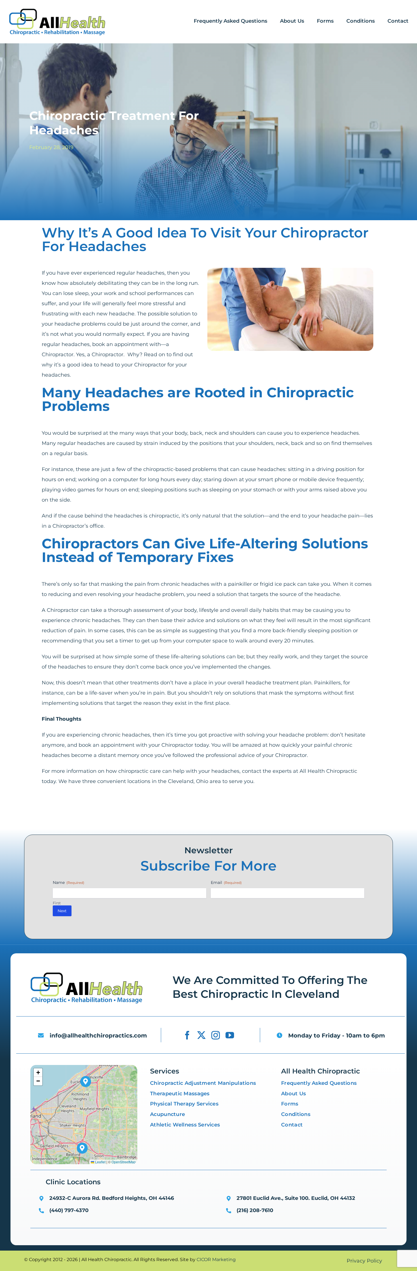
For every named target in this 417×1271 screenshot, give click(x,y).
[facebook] (187, 1035)
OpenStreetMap (123, 1161)
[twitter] (201, 1035)
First (57, 903)
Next (62, 910)
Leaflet (100, 1161)
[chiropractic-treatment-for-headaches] (86, 973)
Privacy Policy (364, 1261)
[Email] (162, 819)
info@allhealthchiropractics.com (98, 1035)
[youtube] (230, 1035)
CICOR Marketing (216, 1259)
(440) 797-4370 (69, 1210)
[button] (82, 1148)
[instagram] (215, 1035)
